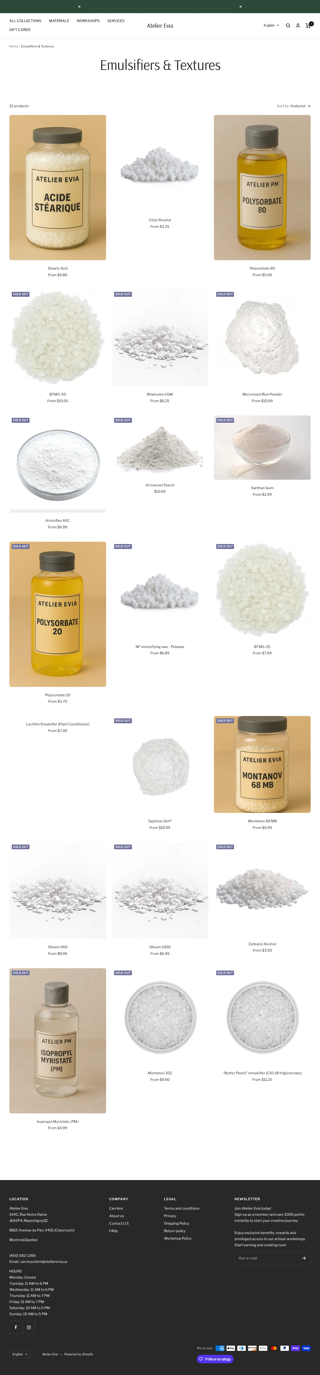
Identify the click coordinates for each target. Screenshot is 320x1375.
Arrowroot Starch (160, 485)
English (269, 25)
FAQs (113, 1231)
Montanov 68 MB (262, 821)
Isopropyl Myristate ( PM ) (58, 1122)
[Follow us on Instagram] (28, 1327)
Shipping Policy (176, 1223)
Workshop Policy (178, 1238)
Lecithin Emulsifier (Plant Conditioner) (57, 724)
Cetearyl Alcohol (262, 944)
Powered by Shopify (78, 1354)
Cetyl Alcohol (160, 220)
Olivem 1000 (160, 947)
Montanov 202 (160, 1073)
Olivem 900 (57, 947)
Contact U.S (119, 1223)
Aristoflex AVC (57, 520)
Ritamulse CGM (160, 394)
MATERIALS (59, 21)
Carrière (116, 1208)
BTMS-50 (57, 394)
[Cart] (308, 25)
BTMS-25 (262, 647)
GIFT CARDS (19, 30)
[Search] (288, 25)
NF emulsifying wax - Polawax (160, 647)
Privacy (170, 1216)
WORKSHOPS (88, 21)
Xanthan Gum (262, 488)
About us (116, 1216)
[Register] (304, 1258)
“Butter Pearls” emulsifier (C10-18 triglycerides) (262, 1073)
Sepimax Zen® (159, 821)
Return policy (175, 1231)
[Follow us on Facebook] (15, 1327)
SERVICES (116, 21)
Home (13, 46)
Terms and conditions (182, 1208)
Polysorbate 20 (57, 695)
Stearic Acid (58, 268)
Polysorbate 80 (262, 268)
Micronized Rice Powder (262, 394)
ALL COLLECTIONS (25, 21)
